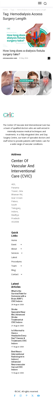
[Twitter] (32, 395)
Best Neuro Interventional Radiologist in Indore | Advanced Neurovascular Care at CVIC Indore (18, 360)
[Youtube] (38, 395)
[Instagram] (20, 395)
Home (5, 10)
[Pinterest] (26, 395)
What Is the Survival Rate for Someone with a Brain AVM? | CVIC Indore (19, 296)
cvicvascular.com (10, 58)
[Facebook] (14, 395)
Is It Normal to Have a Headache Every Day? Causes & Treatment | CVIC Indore (19, 337)
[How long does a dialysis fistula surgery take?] (26, 35)
